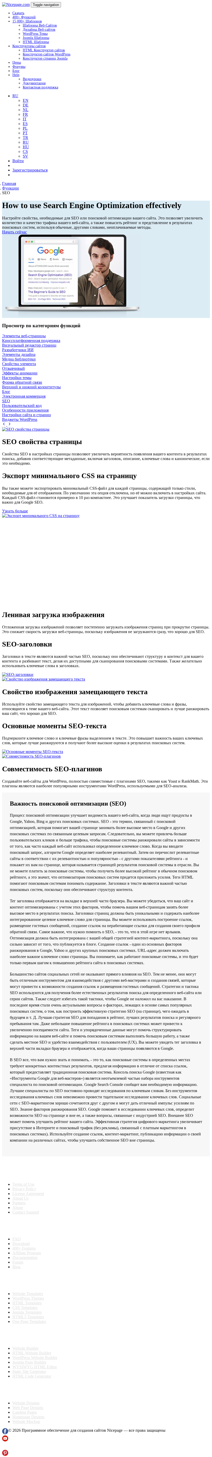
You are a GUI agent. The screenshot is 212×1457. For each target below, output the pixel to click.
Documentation (24, 1257)
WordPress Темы (35, 34)
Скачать (18, 13)
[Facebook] (5, 1433)
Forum (17, 1262)
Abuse (17, 1207)
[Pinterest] (5, 1454)
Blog (16, 1267)
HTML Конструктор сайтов (44, 50)
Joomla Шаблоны (36, 38)
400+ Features (24, 1248)
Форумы (18, 67)
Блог (16, 71)
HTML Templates (27, 1303)
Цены (16, 62)
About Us (20, 1198)
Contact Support (25, 1212)
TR (25, 137)
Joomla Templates (27, 1312)
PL (25, 128)
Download (21, 1243)
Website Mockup (26, 1421)
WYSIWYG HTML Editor (34, 1367)
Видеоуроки (32, 79)
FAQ (16, 1239)
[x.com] (5, 1447)
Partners (19, 1203)
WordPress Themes (28, 1298)
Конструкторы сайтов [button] (29, 46)
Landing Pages (24, 1412)
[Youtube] (5, 1440)
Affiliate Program (26, 1253)
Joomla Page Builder (29, 1362)
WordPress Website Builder (34, 1357)
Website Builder (25, 1348)
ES (25, 123)
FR (25, 114)
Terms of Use (23, 1184)
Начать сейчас (14, 232)
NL (25, 110)
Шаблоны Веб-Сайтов (40, 25)
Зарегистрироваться (30, 170)
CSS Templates (24, 1307)
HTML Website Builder (31, 1353)
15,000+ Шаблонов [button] (27, 21)
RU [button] (15, 96)
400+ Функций (24, 17)
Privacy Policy (24, 1189)
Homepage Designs (28, 1417)
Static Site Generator (29, 1371)
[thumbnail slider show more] (4, 424)
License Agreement (28, 1193)
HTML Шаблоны (36, 42)
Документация (34, 83)
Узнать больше (15, 511)
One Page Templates (29, 1321)
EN (25, 100)
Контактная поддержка (40, 87)
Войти (18, 161)
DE (25, 105)
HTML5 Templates (28, 1317)
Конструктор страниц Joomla (45, 58)
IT (25, 119)
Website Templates (27, 1293)
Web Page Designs (27, 1407)
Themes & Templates (29, 1280)
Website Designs (26, 1403)
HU (26, 147)
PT (25, 133)
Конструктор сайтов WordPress (46, 54)
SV (25, 156)
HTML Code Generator (31, 1376)
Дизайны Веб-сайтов (39, 29)
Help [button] (15, 75)
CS (25, 151)
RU (26, 142)
